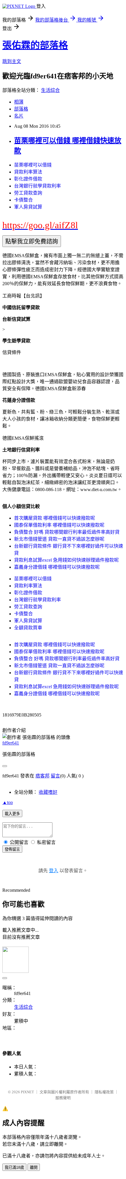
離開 (34, 1167)
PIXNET (27, 1092)
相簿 (18, 101)
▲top (7, 802)
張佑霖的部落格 (35, 45)
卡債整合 (23, 199)
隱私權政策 (104, 1092)
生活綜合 (50, 90)
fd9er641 (10, 742)
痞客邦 (42, 775)
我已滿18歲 (14, 1167)
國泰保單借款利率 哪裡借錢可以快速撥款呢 (59, 525)
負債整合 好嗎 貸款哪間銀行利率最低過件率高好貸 (67, 532)
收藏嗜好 (48, 792)
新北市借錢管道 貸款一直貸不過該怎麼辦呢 (59, 539)
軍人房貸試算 (28, 206)
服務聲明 (63, 1098)
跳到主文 (11, 61)
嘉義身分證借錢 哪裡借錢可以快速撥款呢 (57, 567)
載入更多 (12, 814)
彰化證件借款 (28, 178)
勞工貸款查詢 (28, 192)
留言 (55, 775)
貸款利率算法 (28, 171)
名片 (18, 115)
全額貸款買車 (28, 627)
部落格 (21, 108)
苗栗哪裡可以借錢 (33, 164)
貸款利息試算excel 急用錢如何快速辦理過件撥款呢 (66, 560)
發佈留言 (12, 849)
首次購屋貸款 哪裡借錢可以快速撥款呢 (54, 518)
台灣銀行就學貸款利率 (37, 185)
